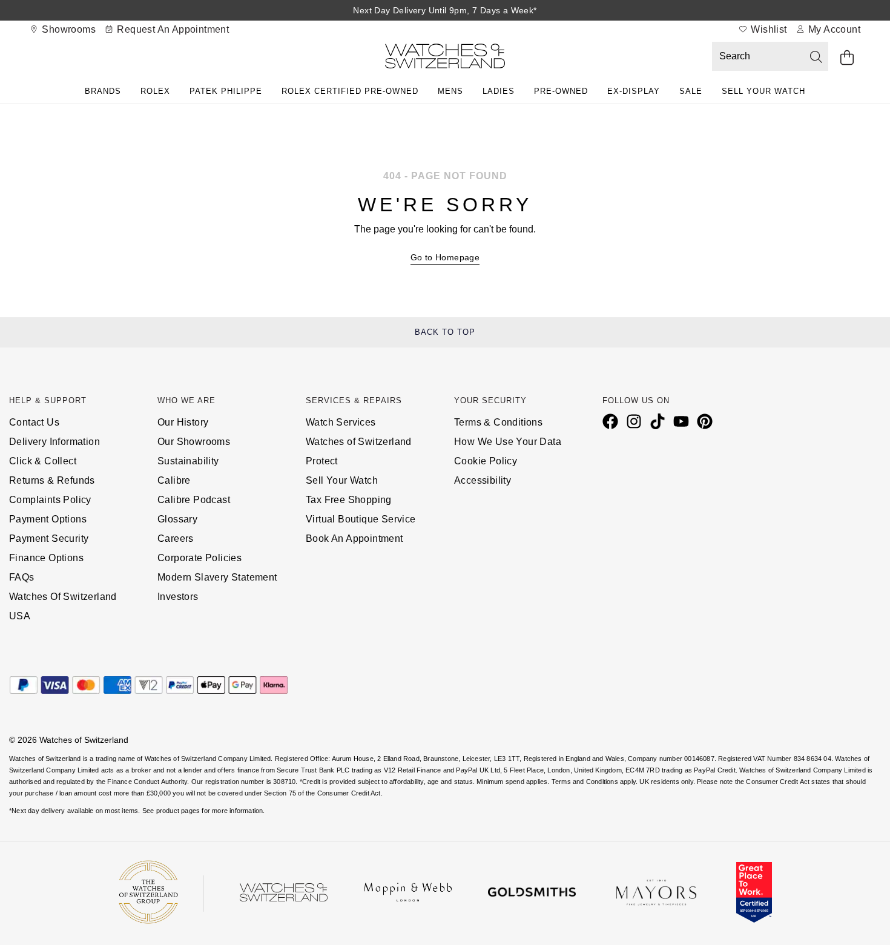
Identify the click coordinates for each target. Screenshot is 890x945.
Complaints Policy (50, 500)
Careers (175, 538)
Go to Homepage (445, 257)
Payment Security (48, 538)
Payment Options (48, 519)
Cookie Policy (485, 461)
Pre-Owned (561, 91)
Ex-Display (633, 91)
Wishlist (767, 29)
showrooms (67, 29)
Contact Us (34, 422)
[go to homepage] (445, 58)
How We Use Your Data (507, 441)
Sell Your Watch (763, 91)
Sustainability (188, 461)
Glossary (177, 519)
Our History (182, 422)
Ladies (499, 91)
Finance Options (46, 558)
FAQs (22, 577)
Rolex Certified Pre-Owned (350, 91)
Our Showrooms (193, 441)
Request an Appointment (171, 29)
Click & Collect (42, 461)
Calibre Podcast (193, 500)
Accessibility (482, 480)
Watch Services (341, 422)
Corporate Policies (199, 558)
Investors (178, 596)
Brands (103, 91)
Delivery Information (54, 441)
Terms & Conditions (498, 422)
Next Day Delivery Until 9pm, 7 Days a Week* (444, 10)
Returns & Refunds (52, 480)
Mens (450, 91)
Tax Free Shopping (349, 500)
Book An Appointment (354, 538)
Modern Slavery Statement (217, 577)
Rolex (155, 91)
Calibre (174, 480)
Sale (690, 91)
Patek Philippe (226, 91)
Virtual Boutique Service (361, 519)
